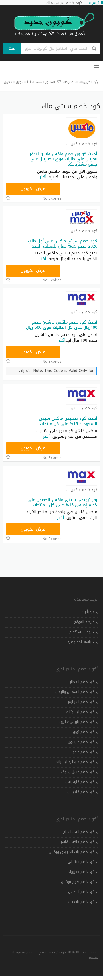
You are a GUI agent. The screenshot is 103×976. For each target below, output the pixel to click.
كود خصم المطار (82, 681)
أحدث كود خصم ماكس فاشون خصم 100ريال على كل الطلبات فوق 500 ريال (61, 324)
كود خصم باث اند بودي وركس (72, 851)
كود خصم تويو (84, 731)
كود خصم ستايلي (81, 861)
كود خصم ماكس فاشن (77, 841)
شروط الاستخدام (82, 631)
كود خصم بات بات (81, 901)
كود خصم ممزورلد (81, 871)
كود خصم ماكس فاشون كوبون (81, 144)
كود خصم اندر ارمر (81, 701)
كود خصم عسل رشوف (78, 771)
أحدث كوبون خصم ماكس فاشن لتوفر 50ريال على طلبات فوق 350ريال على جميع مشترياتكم (63, 159)
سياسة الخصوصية (81, 641)
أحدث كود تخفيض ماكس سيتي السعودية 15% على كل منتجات (68, 421)
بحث (12, 48)
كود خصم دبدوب (82, 751)
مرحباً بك (88, 612)
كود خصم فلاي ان (81, 791)
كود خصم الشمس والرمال (75, 691)
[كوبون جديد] (51, 25)
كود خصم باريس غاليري (77, 721)
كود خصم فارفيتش (80, 781)
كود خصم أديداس (81, 891)
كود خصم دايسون (81, 741)
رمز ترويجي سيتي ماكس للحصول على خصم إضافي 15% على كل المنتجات (62, 502)
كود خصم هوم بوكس (78, 881)
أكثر (43, 177)
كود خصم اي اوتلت (80, 711)
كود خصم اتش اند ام (79, 831)
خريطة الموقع (84, 621)
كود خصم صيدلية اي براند (75, 761)
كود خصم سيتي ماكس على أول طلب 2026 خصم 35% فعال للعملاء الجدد (62, 243)
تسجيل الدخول (15, 82)
